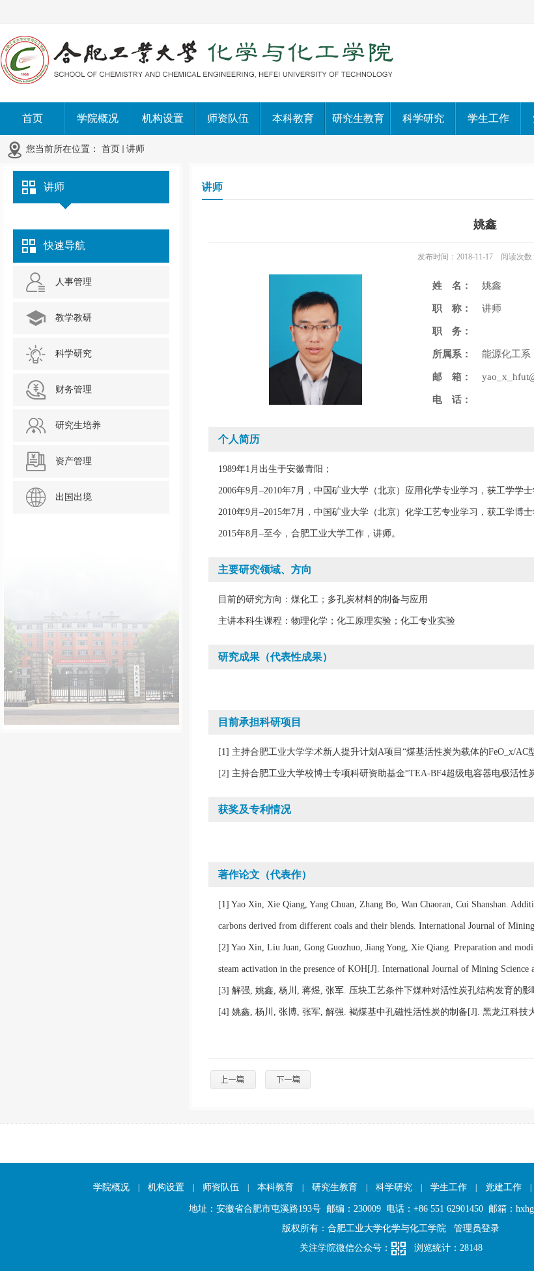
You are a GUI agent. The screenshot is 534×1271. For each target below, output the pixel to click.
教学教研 (73, 318)
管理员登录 (476, 1228)
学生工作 (448, 1187)
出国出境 (73, 497)
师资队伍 (221, 1187)
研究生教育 (335, 1187)
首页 (111, 149)
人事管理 (73, 282)
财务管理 (73, 389)
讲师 (135, 149)
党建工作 (503, 1187)
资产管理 (73, 461)
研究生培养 (78, 425)
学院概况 (111, 1187)
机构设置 (166, 1187)
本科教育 (275, 1187)
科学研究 (73, 353)
